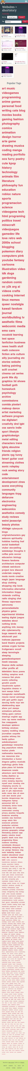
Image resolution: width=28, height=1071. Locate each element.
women (11, 953)
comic (18, 282)
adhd (19, 1011)
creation (17, 946)
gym (8, 699)
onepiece (22, 978)
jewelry (5, 835)
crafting (16, 595)
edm (3, 927)
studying (11, 781)
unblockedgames (5, 1018)
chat (19, 598)
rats (8, 953)
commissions (10, 400)
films (18, 322)
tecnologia (13, 652)
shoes (3, 937)
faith (16, 1039)
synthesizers (15, 1017)
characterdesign (8, 778)
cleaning (18, 934)
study (5, 517)
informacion (4, 1004)
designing (16, 847)
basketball (14, 544)
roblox (6, 194)
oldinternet (13, 1004)
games (16, 101)
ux (6, 988)
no (20, 786)
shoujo (10, 1001)
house (21, 1024)
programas (4, 932)
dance (16, 408)
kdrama (19, 923)
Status (8, 1068)
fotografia (20, 813)
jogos (20, 699)
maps (23, 923)
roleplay (14, 466)
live (9, 987)
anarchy (23, 980)
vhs (17, 930)
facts (15, 1024)
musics (14, 1002)
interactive (18, 744)
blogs (5, 531)
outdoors (5, 842)
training (12, 1011)
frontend (22, 1039)
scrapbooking (21, 951)
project (5, 569)
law (22, 798)
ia (8, 1002)
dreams (15, 688)
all (17, 668)
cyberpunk (17, 528)
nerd (18, 906)
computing (12, 879)
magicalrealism (10, 76)
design (6, 137)
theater (12, 866)
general (21, 953)
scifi (4, 369)
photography (11, 123)
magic (5, 579)
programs (4, 992)
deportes (19, 781)
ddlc (17, 1047)
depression (4, 964)
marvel (12, 697)
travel (17, 220)
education (9, 189)
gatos (13, 611)
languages (8, 493)
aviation (10, 957)
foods (4, 808)
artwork (22, 927)
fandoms (14, 560)
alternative (19, 588)
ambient (21, 950)
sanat (13, 995)
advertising (8, 1027)
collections (4, 1031)
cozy (4, 857)
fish (12, 677)
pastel (9, 883)
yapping (11, 948)
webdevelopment (9, 742)
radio (4, 598)
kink (13, 1034)
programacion (11, 203)
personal (8, 106)
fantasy (4, 63)
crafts (16, 291)
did (15, 959)
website (16, 362)
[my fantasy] (7, 56)
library (3, 951)
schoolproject (11, 967)
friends (6, 451)
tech (21, 211)
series (19, 373)
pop (23, 877)
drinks (3, 1050)
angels (18, 929)
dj (21, 885)
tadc (3, 1038)
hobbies (6, 541)
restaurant (11, 932)
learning (18, 334)
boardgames (7, 827)
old (3, 879)
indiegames (6, 800)
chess (21, 730)
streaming (8, 462)
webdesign (7, 550)
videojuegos (10, 229)
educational (13, 855)
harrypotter (19, 964)
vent (3, 860)
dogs (10, 273)
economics (9, 925)
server (3, 988)
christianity (6, 805)
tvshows (6, 639)
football (6, 385)
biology (17, 557)
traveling (16, 783)
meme (13, 719)
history (7, 167)
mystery (5, 730)
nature (16, 194)
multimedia (17, 898)
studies (16, 1041)
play (22, 985)
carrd (14, 773)
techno (8, 916)
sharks (4, 864)
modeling (15, 925)
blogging (8, 247)
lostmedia (15, 1001)
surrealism (4, 914)
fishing (16, 932)
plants (5, 455)
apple (9, 1004)
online (4, 781)
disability (19, 1020)
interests (13, 661)
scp (22, 1015)
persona (20, 900)
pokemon (8, 251)
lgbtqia (4, 913)
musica (19, 145)
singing (12, 598)
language (20, 579)
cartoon (17, 713)
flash (3, 902)
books (17, 115)
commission (20, 1008)
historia (16, 864)
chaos (11, 1002)
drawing (7, 145)
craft (4, 795)
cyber (3, 894)
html (5, 216)
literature (8, 181)
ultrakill (5, 999)
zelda (6, 1024)
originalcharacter (21, 1006)
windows (14, 727)
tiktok (16, 918)
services (4, 896)
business (19, 342)
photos (15, 524)
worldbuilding (11, 317)
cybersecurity (13, 630)
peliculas (17, 711)
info (14, 626)
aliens (4, 708)
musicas (4, 978)
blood (3, 1017)
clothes (19, 462)
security (15, 786)
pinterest (14, 823)
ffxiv (15, 820)
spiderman (4, 990)
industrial (8, 1015)
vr (20, 688)
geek (23, 997)
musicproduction (15, 978)
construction (20, 889)
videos (6, 291)
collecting (13, 680)
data (14, 793)
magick (9, 1036)
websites (6, 620)
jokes (18, 1048)
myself (4, 783)
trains (16, 881)
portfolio (19, 154)
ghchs (15, 764)
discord (19, 569)
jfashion (12, 775)
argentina (10, 1047)
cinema (6, 373)
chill (9, 934)
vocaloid (7, 334)
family (4, 739)
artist (5, 412)
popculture (11, 747)
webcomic (9, 326)
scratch (15, 870)
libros (15, 671)
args (20, 868)
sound (9, 922)
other (4, 668)
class (16, 1015)
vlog (21, 850)
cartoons (8, 264)
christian (11, 946)
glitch (11, 973)
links (21, 764)
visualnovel (13, 929)
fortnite (20, 767)
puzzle (13, 682)
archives (9, 981)
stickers (20, 862)
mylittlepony (10, 985)
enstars (16, 950)
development (10, 482)
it (24, 550)
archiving (3, 1052)
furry (11, 159)
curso (12, 960)
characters (8, 443)
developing (15, 1043)
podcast (15, 832)
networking (4, 962)
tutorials (4, 981)
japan (12, 579)
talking (7, 973)
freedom (13, 930)
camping (11, 997)
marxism (9, 1022)
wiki (4, 699)
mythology (6, 764)
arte (4, 141)
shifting (19, 1039)
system (17, 685)
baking (6, 365)
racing (17, 941)
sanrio (11, 427)
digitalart (12, 420)
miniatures (14, 1045)
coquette (16, 733)
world (22, 925)
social (5, 544)
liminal (3, 971)
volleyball (19, 827)
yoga (17, 887)
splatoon (16, 725)
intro (4, 719)
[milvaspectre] (7, 30)
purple (22, 929)
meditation (11, 1009)
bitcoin (16, 914)
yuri (10, 708)
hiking (5, 713)
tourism (22, 941)
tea (24, 868)
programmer (20, 896)
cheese (10, 1034)
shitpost (15, 997)
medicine (21, 719)
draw (6, 879)
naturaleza (20, 1043)
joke (17, 1032)
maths (8, 860)
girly (17, 879)
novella (9, 50)
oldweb (5, 566)
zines (21, 482)
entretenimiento (5, 1039)
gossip (3, 1029)
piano (10, 767)
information (8, 592)
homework (17, 960)
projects (20, 642)
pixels (12, 750)
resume (5, 697)
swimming (13, 916)
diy (16, 377)
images (22, 883)
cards (3, 980)
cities (22, 1047)
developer (6, 725)
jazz (15, 877)
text (20, 946)
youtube (7, 260)
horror (16, 137)
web (19, 238)
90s (11, 377)
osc (3, 756)
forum (13, 913)
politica (10, 1050)
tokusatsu (22, 1050)
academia (14, 937)
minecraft (8, 225)
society (10, 976)
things (20, 857)
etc (23, 358)
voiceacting (21, 973)
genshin (5, 682)
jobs (22, 1045)
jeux (7, 1034)
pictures (5, 830)
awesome (14, 860)
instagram (15, 1008)
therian (8, 908)
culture (20, 354)
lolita (18, 873)
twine (19, 877)
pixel (19, 795)
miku (3, 908)
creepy (4, 892)
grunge (8, 850)
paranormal (6, 803)
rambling (3, 1027)
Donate (11, 1065)
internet (19, 295)
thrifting (12, 936)
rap (8, 719)
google (9, 1020)
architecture (8, 563)
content (8, 992)
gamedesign (7, 744)
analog (3, 925)
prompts (21, 1048)
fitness (5, 601)
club (6, 1047)
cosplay (17, 573)
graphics (7, 381)
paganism (14, 1020)
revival (21, 1013)
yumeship (12, 889)
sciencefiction (18, 955)
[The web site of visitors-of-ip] (7, 43)
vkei (10, 788)
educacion (7, 557)
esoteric (14, 981)
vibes (6, 1002)
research (12, 633)
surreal (12, 959)
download (11, 1052)
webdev (10, 870)
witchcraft (7, 636)
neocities (6, 1001)
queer (6, 304)
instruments (18, 1027)
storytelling (15, 547)
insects (4, 904)
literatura (15, 850)
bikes (9, 999)
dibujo (19, 997)
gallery (13, 761)
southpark (18, 908)
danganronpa (14, 798)
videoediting (14, 902)
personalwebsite (10, 607)
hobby (5, 775)
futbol (16, 691)
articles (21, 992)
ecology (21, 892)
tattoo (16, 967)
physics (6, 611)
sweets (18, 1004)
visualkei (23, 1027)
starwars (10, 877)
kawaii (6, 308)
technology (10, 172)
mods (3, 967)
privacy (5, 813)
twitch (10, 820)
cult (24, 1038)
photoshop (3, 1054)
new (23, 1017)
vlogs (18, 981)
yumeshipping (12, 1006)
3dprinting (5, 911)
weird (5, 520)
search (9, 941)
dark (8, 795)
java (23, 922)
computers (9, 255)
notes (9, 980)
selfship (11, 983)
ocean (18, 778)
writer (12, 974)
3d (14, 381)
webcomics (9, 509)
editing (13, 439)
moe (3, 1002)
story (21, 470)
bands (3, 930)
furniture (16, 973)
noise (14, 808)
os (2, 999)
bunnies (5, 798)
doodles (18, 995)
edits (15, 1048)
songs (4, 820)
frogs (24, 955)
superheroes (17, 985)
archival (6, 1050)
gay (23, 534)
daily (15, 999)
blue (21, 837)
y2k (8, 286)
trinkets (9, 904)
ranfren (7, 1052)
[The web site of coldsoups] (21, 30)
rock (4, 470)
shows (21, 381)
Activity (5, 14)
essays (10, 691)
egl (11, 939)
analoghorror (22, 967)
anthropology (20, 948)
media (21, 326)
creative (20, 576)
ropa (19, 920)
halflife (6, 1048)
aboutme (14, 447)
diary (19, 251)
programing (17, 216)
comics (7, 128)
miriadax (20, 1032)
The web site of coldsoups (21, 35)
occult (18, 649)
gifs (10, 791)
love (5, 238)
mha (19, 1022)
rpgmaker (22, 981)
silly (4, 358)
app (20, 716)
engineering (9, 505)
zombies (3, 1041)
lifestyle (14, 431)
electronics (8, 501)
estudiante (4, 957)
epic (13, 914)
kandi (8, 913)
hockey (8, 930)
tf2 (14, 827)
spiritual (3, 1036)
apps (18, 705)
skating (4, 887)
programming (11, 97)
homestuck (8, 389)
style (15, 788)
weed (12, 908)
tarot (4, 691)
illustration (9, 269)
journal (7, 313)
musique (4, 1015)
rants (8, 959)
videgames (4, 1043)
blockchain (4, 995)
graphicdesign (10, 435)
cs (16, 1006)
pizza (4, 767)
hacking (15, 541)
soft (6, 980)
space (11, 338)
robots (20, 747)
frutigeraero (8, 649)
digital (13, 617)
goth (15, 385)
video (21, 269)
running (16, 810)
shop (4, 582)
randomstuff (4, 1020)
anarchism (10, 864)
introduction (7, 758)
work (21, 674)
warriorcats (5, 906)
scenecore (6, 823)
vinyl (3, 1008)
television (7, 671)
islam (14, 1027)
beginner (8, 1043)
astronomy (7, 604)
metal (5, 439)
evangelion (22, 1022)
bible (3, 939)
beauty (6, 524)
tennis (16, 951)
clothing (12, 582)
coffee (5, 553)
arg (14, 286)
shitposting (4, 960)
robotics (12, 835)
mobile (21, 974)
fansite (13, 795)
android (4, 870)
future (11, 1018)
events (5, 680)
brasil (18, 835)
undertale (7, 573)
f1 (17, 868)
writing (18, 63)
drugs (21, 969)
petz (9, 960)
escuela (12, 894)
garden (10, 964)
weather (18, 913)
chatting (12, 918)
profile (11, 668)
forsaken (15, 994)
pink (21, 255)
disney (10, 1008)
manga (17, 150)
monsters (18, 922)
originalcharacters (11, 534)
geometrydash (17, 1034)
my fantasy (4, 61)
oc (3, 286)
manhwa (13, 857)
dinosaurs (16, 845)
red (14, 1038)
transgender (7, 694)
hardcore (4, 936)
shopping (7, 585)
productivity (21, 1041)
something (4, 1034)
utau (11, 818)
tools (4, 852)
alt (18, 793)
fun (20, 185)
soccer (17, 553)
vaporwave (15, 601)
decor (22, 995)
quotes (22, 971)
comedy (20, 513)
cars (12, 330)
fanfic (12, 702)
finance (5, 664)
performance (10, 988)
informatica (7, 588)
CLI (15, 1065)
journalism (6, 733)
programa (10, 950)
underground (21, 1001)
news (5, 346)
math (5, 350)
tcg (23, 1043)
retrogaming (11, 892)
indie (19, 427)
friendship (14, 943)
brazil (7, 946)
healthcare (21, 932)
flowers (5, 560)
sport (5, 431)
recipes (21, 788)
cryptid (24, 36)
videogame (9, 211)
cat (13, 373)
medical (7, 918)
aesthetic (8, 322)
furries (21, 645)
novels (15, 770)
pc (19, 881)
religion (16, 451)
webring (3, 1047)
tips (11, 1043)
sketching (10, 923)
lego (23, 904)
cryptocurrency (8, 1017)
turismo (16, 953)
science (7, 207)
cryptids (17, 974)
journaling (14, 358)
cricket (20, 939)
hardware (12, 911)
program (18, 416)
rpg (12, 455)
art (21, 36)
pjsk (3, 791)
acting (14, 868)
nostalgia (17, 304)
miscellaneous (4, 1045)
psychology (9, 393)
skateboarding (8, 705)
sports (6, 198)
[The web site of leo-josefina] (21, 56)
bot (15, 995)
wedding (4, 943)
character (4, 985)
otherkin (13, 934)
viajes (20, 1017)
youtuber (21, 1009)
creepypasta (11, 722)
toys (18, 702)
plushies (12, 813)
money (20, 626)
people (3, 920)
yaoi (15, 636)
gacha (9, 962)
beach (18, 1024)
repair (24, 1032)
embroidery (12, 1025)
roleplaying (6, 786)
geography (13, 830)
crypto (13, 645)
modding (14, 730)
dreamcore (6, 770)
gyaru (11, 713)
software (7, 416)
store (22, 873)
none (16, 837)
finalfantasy (21, 1038)
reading (7, 154)
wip (19, 633)
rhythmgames (5, 1009)
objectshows (18, 791)
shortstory (19, 36)
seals (3, 983)
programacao (16, 944)
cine (22, 783)
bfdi (13, 803)
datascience (17, 1050)
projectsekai (19, 1052)
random (7, 282)
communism (7, 810)
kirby (19, 937)
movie (12, 576)
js (2, 934)
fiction (6, 354)
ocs (4, 159)
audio (4, 793)
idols (18, 1018)
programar (13, 906)
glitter (12, 999)
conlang (17, 987)
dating (21, 1029)
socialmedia (7, 845)
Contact (19, 1068)
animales (22, 902)
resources (10, 756)
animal (22, 999)
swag (9, 808)
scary (3, 946)
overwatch (4, 1025)
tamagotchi (13, 1032)
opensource (9, 920)
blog (22, 110)
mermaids (10, 63)
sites (24, 959)
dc (21, 906)
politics (7, 220)
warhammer (10, 1038)
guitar (13, 458)
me (4, 420)
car (3, 850)
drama (19, 918)
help (16, 892)
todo (22, 1011)
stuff (20, 346)
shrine (14, 805)
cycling (3, 973)
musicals (21, 761)
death (11, 837)
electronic (14, 862)
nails (13, 955)
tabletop (15, 920)
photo (17, 677)
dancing (5, 702)
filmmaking (6, 832)
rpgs (21, 832)
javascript (15, 520)
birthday (5, 727)
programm (4, 1032)
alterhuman (10, 966)
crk (2, 994)
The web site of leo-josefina (21, 61)
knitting (5, 674)
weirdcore (15, 566)
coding (7, 150)
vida (8, 936)
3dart (6, 976)
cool (20, 458)
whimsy (13, 736)
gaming (7, 119)
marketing (15, 412)
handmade (20, 994)
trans (19, 443)
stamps (16, 708)
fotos (8, 1024)
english (14, 716)
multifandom (15, 1031)
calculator (8, 1011)
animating (14, 1013)
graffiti (21, 957)
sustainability (16, 957)
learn (22, 937)
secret (13, 1050)
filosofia (9, 1013)
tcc (19, 925)
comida (6, 404)
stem (13, 1022)
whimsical (4, 1022)
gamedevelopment (11, 658)
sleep (4, 652)
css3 (6, 1036)
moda (5, 576)
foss (3, 976)
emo (5, 330)
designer (12, 1041)
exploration (7, 1029)
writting (5, 934)
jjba (19, 971)
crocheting (16, 966)
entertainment (10, 478)
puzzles (5, 736)
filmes (15, 840)
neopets (5, 1038)
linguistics (6, 688)
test (4, 338)
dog (3, 747)
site (4, 630)
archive (6, 396)
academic (15, 976)
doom (11, 898)
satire (18, 1013)
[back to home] (3, 2)
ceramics (18, 962)
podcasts (4, 929)
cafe (10, 873)
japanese (15, 639)
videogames (10, 93)
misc (20, 870)
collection (5, 885)
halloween (8, 937)
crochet (12, 369)
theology (4, 959)
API (23, 1065)
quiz (3, 1001)
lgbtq (5, 447)
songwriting (4, 1013)
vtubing (11, 1024)
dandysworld (19, 988)
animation (9, 132)
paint (15, 1052)
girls (7, 875)
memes (15, 299)
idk (4, 273)
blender (20, 773)
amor (10, 783)
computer (20, 563)
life (17, 233)
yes (3, 918)
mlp (14, 585)
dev (8, 857)
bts (22, 847)
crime (19, 1015)
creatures (8, 1032)
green (9, 914)
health (13, 346)
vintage (6, 528)
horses (14, 883)
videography (11, 887)
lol (17, 803)
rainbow (22, 1034)
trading (15, 904)
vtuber (5, 547)
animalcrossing (13, 1029)
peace (3, 1048)
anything (6, 626)
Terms (13, 1068)
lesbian (18, 852)
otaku (9, 955)
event (19, 904)
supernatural (12, 896)
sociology (4, 922)
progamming (7, 840)
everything (16, 486)
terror (22, 944)
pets (11, 553)
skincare (18, 911)
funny (18, 455)
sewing (12, 470)
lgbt (22, 424)
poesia (13, 962)
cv (6, 967)
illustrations (4, 987)
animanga (7, 927)
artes (7, 894)
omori (21, 855)
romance (6, 677)
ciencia (22, 1036)
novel (3, 873)
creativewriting (5, 1006)
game (12, 141)
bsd (8, 929)
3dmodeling (6, 847)
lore (12, 569)
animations (7, 711)
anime (6, 101)
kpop (12, 163)
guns (8, 990)
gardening (9, 277)
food (18, 106)
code (5, 474)
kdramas (4, 966)
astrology (20, 697)
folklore (18, 980)
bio (18, 736)
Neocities (5, 1062)
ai (7, 63)
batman (22, 987)
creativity (7, 424)
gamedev (8, 233)
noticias (6, 1008)
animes (5, 645)
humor (19, 758)
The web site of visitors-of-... (7, 48)
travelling (13, 842)
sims (16, 1011)
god (16, 866)
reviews (14, 517)
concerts (4, 974)
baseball (18, 894)
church (3, 1011)
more (16, 1022)
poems (22, 671)
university (17, 969)
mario (3, 875)
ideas (15, 923)
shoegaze (17, 992)
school (15, 242)
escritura (15, 990)
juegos (20, 617)
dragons (5, 761)
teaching (18, 753)
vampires (14, 674)
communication (20, 1002)
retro (12, 238)
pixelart (16, 404)
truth (19, 983)
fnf (14, 767)
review (19, 990)
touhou (5, 750)
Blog (19, 1065)
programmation (5, 997)
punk (5, 377)
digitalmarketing (10, 951)
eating (13, 941)
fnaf (22, 541)
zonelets (5, 818)
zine (17, 756)
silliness (10, 1039)
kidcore (10, 944)
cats (15, 110)
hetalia (21, 966)
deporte (4, 877)
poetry (9, 36)
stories (6, 362)
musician (19, 1045)
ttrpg (18, 493)
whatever (11, 885)
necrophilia (19, 50)
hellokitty (10, 852)
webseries (4, 950)
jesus (14, 873)
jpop (10, 868)
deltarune (7, 497)
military (12, 1015)
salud (20, 914)
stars (22, 793)
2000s (6, 242)
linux (5, 299)
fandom (17, 308)
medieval (4, 941)
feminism (17, 818)
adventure (6, 773)
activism (15, 825)
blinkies (20, 614)
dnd (16, 424)
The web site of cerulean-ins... (7, 75)
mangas (17, 927)
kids (11, 990)
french (7, 983)
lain (22, 702)
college (4, 883)
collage (21, 830)
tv (23, 317)
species (19, 999)
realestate (5, 881)
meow (9, 793)
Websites (8, 7)
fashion (18, 119)
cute (5, 163)
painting (16, 365)
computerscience (7, 900)
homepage (21, 936)
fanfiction (7, 342)
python (11, 739)
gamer (8, 902)
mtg (15, 988)
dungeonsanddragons (16, 1036)
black (3, 1024)
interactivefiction (9, 1031)
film (16, 176)
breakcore (6, 815)
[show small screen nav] (26, 1)
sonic (5, 466)
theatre (11, 642)
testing (5, 617)
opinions (14, 1047)
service (9, 943)
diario (13, 1039)
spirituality (17, 538)
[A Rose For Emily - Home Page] (21, 43)
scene (5, 486)
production (6, 825)
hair (15, 948)
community (8, 489)
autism (19, 664)
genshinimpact (10, 969)
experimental (8, 614)
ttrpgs (18, 592)
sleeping (6, 655)
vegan (20, 1025)
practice (10, 994)
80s (7, 873)
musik (17, 1038)
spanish (5, 788)
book (19, 585)
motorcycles (8, 1041)
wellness (4, 953)
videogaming (5, 948)
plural (16, 936)
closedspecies (14, 971)
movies (7, 115)
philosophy (5, 36)
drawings (6, 716)
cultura (13, 922)
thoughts (18, 550)
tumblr (15, 900)
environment (19, 875)
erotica (20, 976)
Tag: (3, 21)
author (12, 927)
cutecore (14, 350)
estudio (13, 987)
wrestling (14, 815)
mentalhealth (19, 694)
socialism (19, 916)
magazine (19, 959)
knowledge (20, 943)
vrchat (21, 1018)
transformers (6, 862)
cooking (7, 295)
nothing (6, 623)
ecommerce (5, 866)
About (5, 1065)
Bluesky (22, 1062)
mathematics (7, 753)
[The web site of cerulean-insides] (7, 69)
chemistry (5, 868)
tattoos (3, 916)
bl (7, 791)
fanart (5, 458)
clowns (12, 875)
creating (4, 969)
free (3, 722)
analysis (15, 939)
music (11, 88)
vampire (12, 992)
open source (11, 1062)
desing (8, 1025)
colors (20, 930)
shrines (8, 978)
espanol (18, 1029)
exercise (16, 1025)
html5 (5, 661)
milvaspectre (4, 35)
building (8, 971)
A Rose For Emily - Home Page (21, 48)
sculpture (7, 939)
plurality (17, 885)
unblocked (5, 889)
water (14, 964)
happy (10, 1045)
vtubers (11, 881)
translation (5, 898)
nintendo (6, 595)
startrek (9, 995)
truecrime (4, 923)
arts (12, 354)
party (15, 1018)
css (4, 427)
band (4, 642)
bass (12, 1027)
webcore (6, 538)
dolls (12, 664)
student (5, 855)
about (15, 620)
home (20, 805)
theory (15, 983)
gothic (14, 699)
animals (7, 176)
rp (18, 775)
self (19, 1047)
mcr (18, 883)
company (6, 994)
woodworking (10, 1048)
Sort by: (4, 17)
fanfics (13, 980)
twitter (23, 1025)
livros (20, 866)
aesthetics (8, 513)
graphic (5, 837)
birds (13, 623)
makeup (7, 408)
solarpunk (16, 1009)
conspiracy (5, 944)
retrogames (5, 955)
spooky (20, 1031)
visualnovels (7, 685)
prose (24, 63)
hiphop (15, 800)
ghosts (8, 974)
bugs (4, 633)
